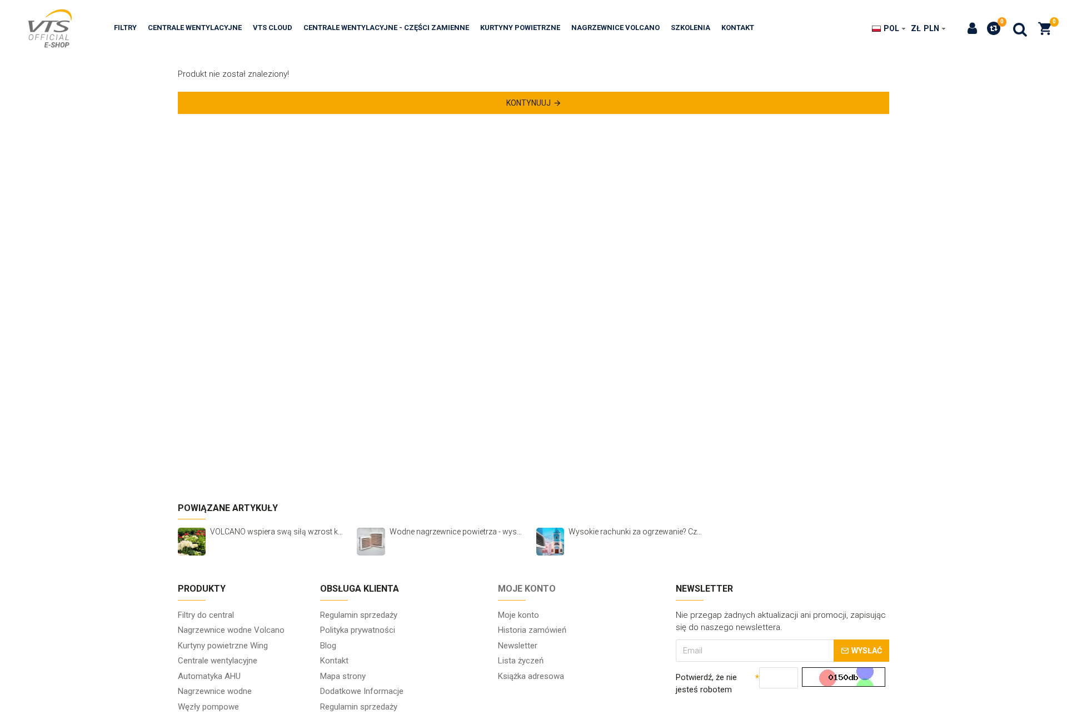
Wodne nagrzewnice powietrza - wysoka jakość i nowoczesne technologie (458, 532)
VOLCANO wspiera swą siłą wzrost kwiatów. (278, 532)
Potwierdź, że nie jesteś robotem (706, 683)
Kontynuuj (528, 102)
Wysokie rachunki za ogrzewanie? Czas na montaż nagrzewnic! (637, 532)
